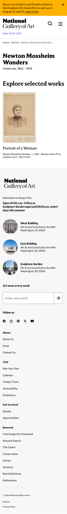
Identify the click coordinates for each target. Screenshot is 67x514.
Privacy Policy (9, 506)
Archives (8, 467)
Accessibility (10, 388)
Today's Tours (11, 381)
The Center (9, 447)
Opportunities (11, 418)
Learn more (31, 11)
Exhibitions (9, 395)
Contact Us (9, 352)
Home (6, 42)
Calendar (8, 375)
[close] (63, 5)
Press (6, 346)
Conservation (10, 454)
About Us (8, 339)
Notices (6, 501)
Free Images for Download (18, 434)
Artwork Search (12, 440)
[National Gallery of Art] (33, 183)
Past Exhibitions (12, 473)
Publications (10, 480)
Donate (7, 411)
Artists (15, 42)
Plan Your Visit (11, 368)
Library (7, 460)
